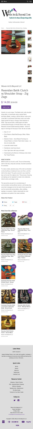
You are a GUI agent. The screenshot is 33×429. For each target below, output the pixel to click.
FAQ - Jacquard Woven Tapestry (16, 384)
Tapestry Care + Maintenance (16, 388)
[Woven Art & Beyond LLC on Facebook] (18, 400)
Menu (5, 1)
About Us (16, 370)
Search (16, 368)
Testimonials (16, 372)
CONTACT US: (16, 374)
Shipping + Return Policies (16, 382)
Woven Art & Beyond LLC (21, 418)
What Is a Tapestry (16, 386)
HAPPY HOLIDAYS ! (17, 351)
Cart (30, 1)
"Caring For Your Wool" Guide (16, 392)
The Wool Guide (16, 390)
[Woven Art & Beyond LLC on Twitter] (14, 400)
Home (2, 28)
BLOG (16, 366)
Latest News (16, 348)
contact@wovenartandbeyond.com (17, 414)
